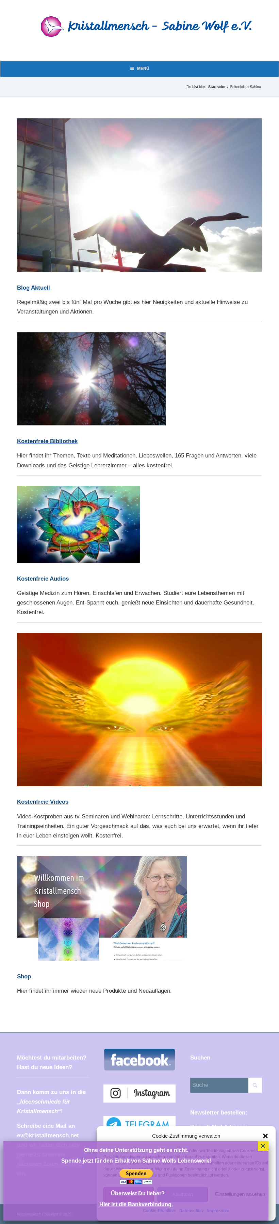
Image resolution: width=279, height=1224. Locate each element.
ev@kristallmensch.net (48, 1135)
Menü (143, 68)
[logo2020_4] (151, 35)
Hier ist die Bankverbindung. (136, 1204)
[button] (265, 1136)
